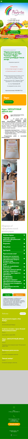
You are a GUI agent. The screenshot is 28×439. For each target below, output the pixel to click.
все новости (22, 313)
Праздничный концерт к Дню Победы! (11, 319)
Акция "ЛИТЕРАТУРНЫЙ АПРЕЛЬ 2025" (13, 340)
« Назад (3, 113)
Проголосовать (9, 101)
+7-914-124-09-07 (13, 24)
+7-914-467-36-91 (13, 22)
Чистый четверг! (7, 358)
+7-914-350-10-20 (13, 20)
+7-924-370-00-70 (13, 26)
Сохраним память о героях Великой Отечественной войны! (13, 330)
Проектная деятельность (10, 350)
